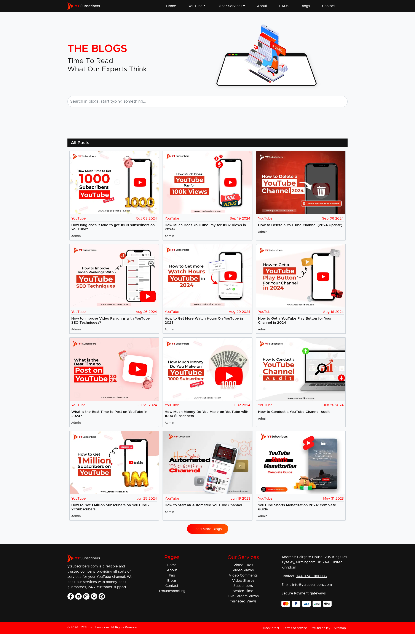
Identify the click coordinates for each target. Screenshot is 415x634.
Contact (328, 6)
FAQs (284, 6)
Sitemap (340, 628)
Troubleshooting (171, 591)
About (262, 6)
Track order (270, 628)
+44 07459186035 (311, 576)
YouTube (78, 218)
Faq (172, 575)
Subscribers (243, 586)
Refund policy (320, 628)
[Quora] (94, 596)
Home (171, 6)
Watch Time (243, 591)
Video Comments (243, 575)
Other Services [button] (229, 6)
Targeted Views (243, 601)
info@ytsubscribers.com (312, 584)
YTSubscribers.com (95, 627)
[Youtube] (78, 596)
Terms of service (295, 628)
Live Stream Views (243, 596)
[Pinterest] (102, 596)
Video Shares (243, 580)
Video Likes (243, 565)
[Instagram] (86, 596)
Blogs (305, 6)
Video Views (243, 570)
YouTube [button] (195, 6)
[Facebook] (70, 596)
